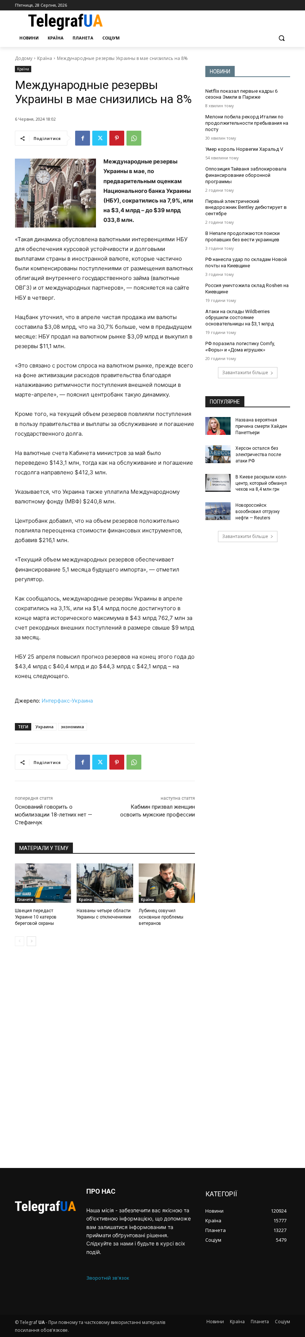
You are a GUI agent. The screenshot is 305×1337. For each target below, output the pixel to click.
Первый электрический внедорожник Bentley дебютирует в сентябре (246, 207)
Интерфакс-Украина (67, 700)
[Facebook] (82, 138)
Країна (44, 58)
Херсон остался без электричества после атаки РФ (258, 455)
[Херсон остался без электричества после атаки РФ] (218, 454)
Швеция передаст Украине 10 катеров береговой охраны (36, 917)
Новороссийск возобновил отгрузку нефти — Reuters (257, 512)
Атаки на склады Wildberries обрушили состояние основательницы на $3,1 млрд (239, 318)
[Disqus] (105, 1057)
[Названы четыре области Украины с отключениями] (105, 883)
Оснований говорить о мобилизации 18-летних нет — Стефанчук (53, 814)
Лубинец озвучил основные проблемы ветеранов (161, 917)
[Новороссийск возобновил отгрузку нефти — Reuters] (218, 511)
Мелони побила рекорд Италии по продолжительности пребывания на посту (246, 123)
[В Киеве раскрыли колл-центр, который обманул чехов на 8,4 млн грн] (218, 483)
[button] (281, 38)
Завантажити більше (245, 372)
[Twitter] (99, 138)
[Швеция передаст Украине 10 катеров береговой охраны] (43, 883)
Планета (25, 899)
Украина (45, 726)
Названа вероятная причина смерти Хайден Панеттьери (261, 426)
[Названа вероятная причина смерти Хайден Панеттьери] (218, 426)
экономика (72, 726)
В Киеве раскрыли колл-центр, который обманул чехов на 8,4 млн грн (261, 483)
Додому (23, 58)
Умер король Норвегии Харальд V (244, 149)
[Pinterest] (116, 138)
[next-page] (31, 941)
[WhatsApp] (133, 138)
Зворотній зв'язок (107, 1277)
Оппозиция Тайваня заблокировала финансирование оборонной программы (245, 175)
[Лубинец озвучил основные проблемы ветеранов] (167, 883)
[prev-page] (19, 941)
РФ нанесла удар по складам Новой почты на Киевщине (246, 262)
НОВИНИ (220, 71)
